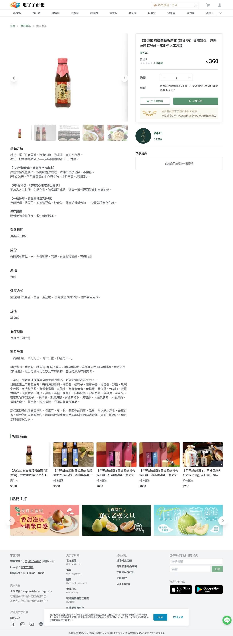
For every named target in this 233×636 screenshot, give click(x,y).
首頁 (12, 25)
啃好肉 (75, 13)
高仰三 (144, 52)
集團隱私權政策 (125, 572)
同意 (160, 617)
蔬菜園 (94, 13)
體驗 (68, 579)
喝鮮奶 (17, 13)
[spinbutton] (176, 77)
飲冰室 (171, 13)
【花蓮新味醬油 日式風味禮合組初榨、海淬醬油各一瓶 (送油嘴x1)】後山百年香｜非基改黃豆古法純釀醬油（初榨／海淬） (159, 472)
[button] (13, 78)
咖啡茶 (210, 13)
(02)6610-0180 (32, 561)
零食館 (113, 13)
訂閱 (217, 569)
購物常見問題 (124, 560)
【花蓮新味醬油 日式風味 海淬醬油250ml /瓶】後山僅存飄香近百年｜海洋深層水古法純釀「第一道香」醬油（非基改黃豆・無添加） (73, 472)
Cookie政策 (123, 583)
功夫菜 (133, 13)
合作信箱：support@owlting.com (31, 591)
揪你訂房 (71, 589)
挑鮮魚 (55, 13)
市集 (68, 570)
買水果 (36, 13)
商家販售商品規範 (126, 566)
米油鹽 (190, 13)
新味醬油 (58, 480)
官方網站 (71, 560)
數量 (143, 77)
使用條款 (121, 578)
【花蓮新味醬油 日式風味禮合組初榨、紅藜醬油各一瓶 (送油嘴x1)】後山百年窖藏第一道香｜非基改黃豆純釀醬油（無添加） (116, 472)
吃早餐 (152, 13)
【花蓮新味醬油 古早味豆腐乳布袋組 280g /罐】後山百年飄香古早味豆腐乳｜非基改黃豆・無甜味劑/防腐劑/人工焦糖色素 (203, 472)
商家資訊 (25, 25)
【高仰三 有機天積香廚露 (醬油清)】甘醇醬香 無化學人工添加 (30, 472)
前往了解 (178, 617)
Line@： (21, 567)
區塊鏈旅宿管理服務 (77, 598)
